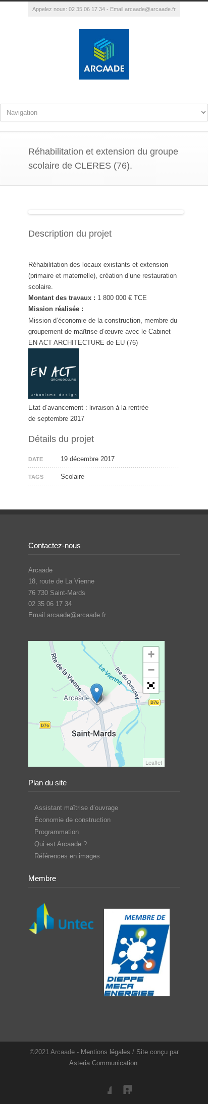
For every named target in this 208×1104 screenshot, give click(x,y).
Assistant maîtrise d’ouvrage (76, 808)
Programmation (56, 832)
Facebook (101, 1084)
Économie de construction (72, 820)
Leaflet (153, 762)
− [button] (151, 670)
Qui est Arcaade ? (60, 844)
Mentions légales (105, 1052)
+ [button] (151, 654)
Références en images (67, 856)
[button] (151, 685)
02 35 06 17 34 (87, 9)
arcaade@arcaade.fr (150, 9)
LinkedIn (122, 1084)
